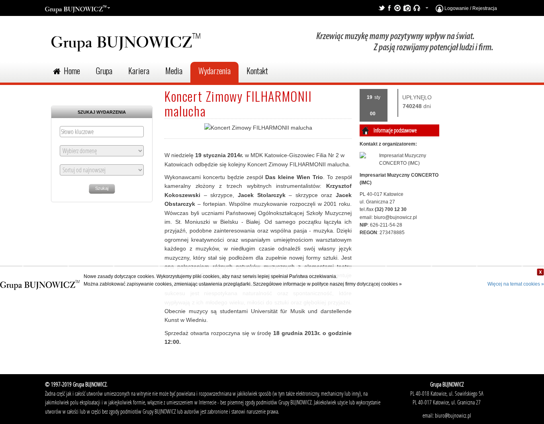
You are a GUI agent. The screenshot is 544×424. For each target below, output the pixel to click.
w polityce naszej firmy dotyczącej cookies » (354, 284)
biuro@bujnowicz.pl (395, 217)
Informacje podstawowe (395, 130)
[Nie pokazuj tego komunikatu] (540, 272)
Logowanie (456, 8)
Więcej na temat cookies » (515, 284)
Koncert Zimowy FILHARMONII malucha (238, 103)
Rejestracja (484, 8)
